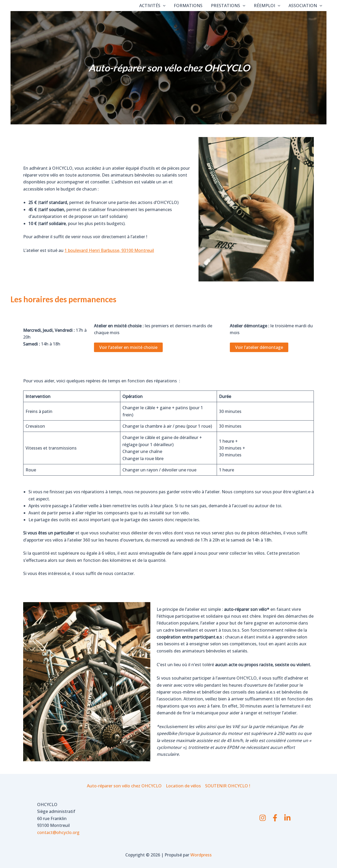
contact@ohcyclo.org (58, 832)
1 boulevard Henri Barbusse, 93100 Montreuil (109, 250)
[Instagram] (262, 817)
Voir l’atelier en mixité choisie (128, 347)
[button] (163, 5)
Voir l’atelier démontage (259, 347)
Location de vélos (183, 786)
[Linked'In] (287, 817)
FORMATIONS (188, 5)
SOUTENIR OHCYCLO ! (227, 786)
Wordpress (201, 855)
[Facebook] (275, 817)
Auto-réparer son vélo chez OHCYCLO (124, 786)
